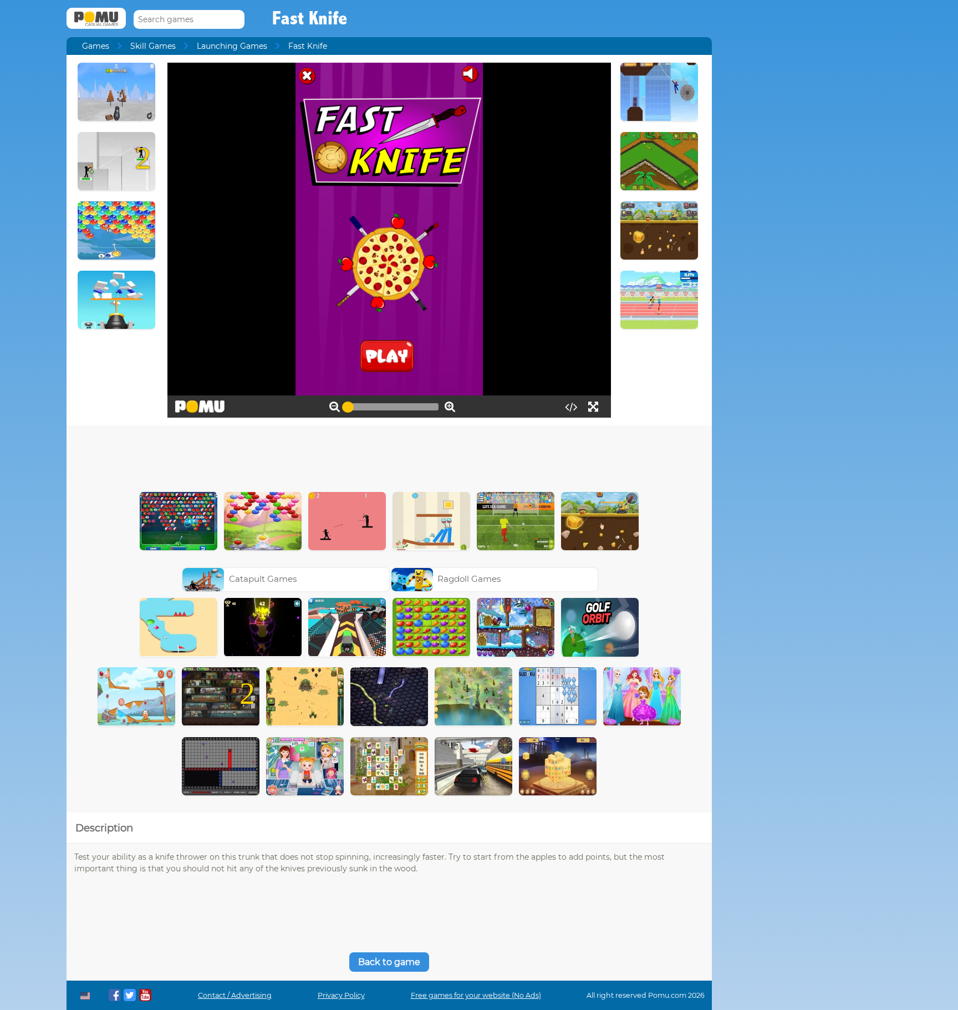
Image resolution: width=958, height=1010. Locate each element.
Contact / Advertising (235, 995)
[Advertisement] (389, 456)
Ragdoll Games (469, 578)
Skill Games (153, 46)
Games (95, 46)
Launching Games (232, 46)
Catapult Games (263, 578)
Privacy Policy (341, 995)
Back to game (389, 962)
